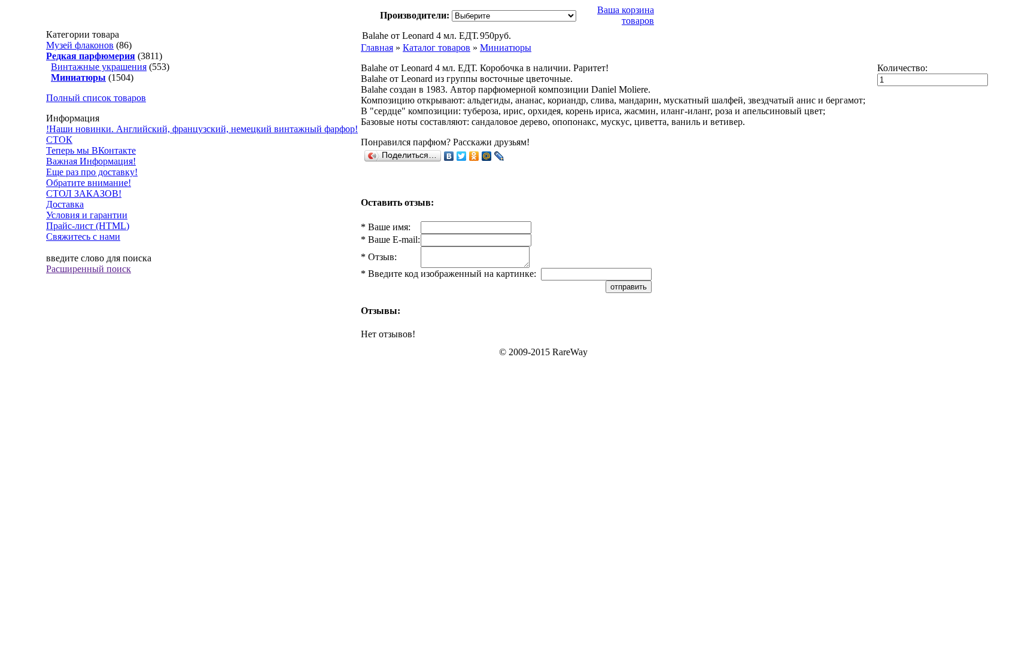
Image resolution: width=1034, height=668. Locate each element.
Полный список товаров (96, 98)
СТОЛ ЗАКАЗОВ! (83, 193)
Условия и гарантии (86, 215)
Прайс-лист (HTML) (87, 226)
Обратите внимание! (88, 183)
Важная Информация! (91, 161)
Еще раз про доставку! (92, 172)
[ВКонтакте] (449, 156)
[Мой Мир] (486, 156)
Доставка (65, 204)
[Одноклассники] (474, 156)
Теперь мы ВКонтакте (91, 150)
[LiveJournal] (499, 156)
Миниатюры (505, 47)
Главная (377, 47)
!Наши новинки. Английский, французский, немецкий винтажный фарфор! (202, 129)
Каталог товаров (436, 47)
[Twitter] (461, 156)
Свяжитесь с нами (83, 236)
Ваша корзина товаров (625, 15)
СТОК (59, 140)
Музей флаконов (80, 45)
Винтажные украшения (99, 67)
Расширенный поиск (88, 269)
